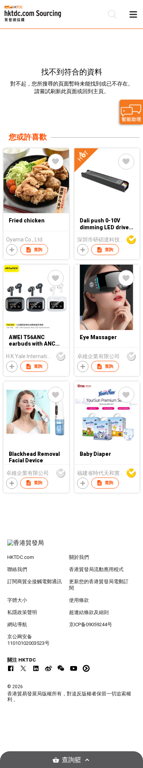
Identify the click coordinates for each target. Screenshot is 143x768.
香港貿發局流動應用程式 (96, 569)
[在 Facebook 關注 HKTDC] (10, 668)
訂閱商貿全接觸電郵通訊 (34, 581)
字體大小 (17, 600)
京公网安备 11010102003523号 (28, 640)
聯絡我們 (17, 569)
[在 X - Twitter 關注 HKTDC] (23, 668)
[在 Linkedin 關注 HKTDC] (35, 668)
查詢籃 (71, 759)
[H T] (107, 211)
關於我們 (79, 557)
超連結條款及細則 (89, 612)
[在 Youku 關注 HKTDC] (86, 668)
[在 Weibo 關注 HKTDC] (48, 668)
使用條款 (79, 600)
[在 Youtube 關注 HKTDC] (73, 668)
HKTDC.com (20, 557)
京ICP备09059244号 (90, 624)
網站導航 (17, 624)
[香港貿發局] (71, 547)
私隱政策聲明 (22, 612)
